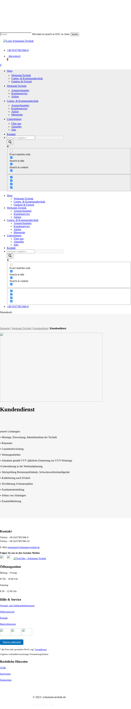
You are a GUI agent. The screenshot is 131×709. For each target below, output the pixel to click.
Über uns (19, 238)
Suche (74, 34)
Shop (9, 195)
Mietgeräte (19, 232)
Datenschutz (6, 680)
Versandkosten (41, 649)
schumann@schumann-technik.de (24, 547)
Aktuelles (19, 241)
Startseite (5, 328)
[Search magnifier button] (10, 142)
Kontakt (11, 247)
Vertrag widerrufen (12, 642)
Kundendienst (40, 328)
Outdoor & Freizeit (24, 204)
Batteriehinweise (8, 624)
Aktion (17, 217)
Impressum (5, 674)
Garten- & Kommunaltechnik (29, 201)
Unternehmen (14, 235)
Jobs (16, 244)
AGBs (3, 667)
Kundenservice (22, 214)
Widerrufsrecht (7, 612)
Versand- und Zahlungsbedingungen (17, 605)
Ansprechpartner (23, 210)
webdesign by (43, 704)
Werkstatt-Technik (23, 198)
